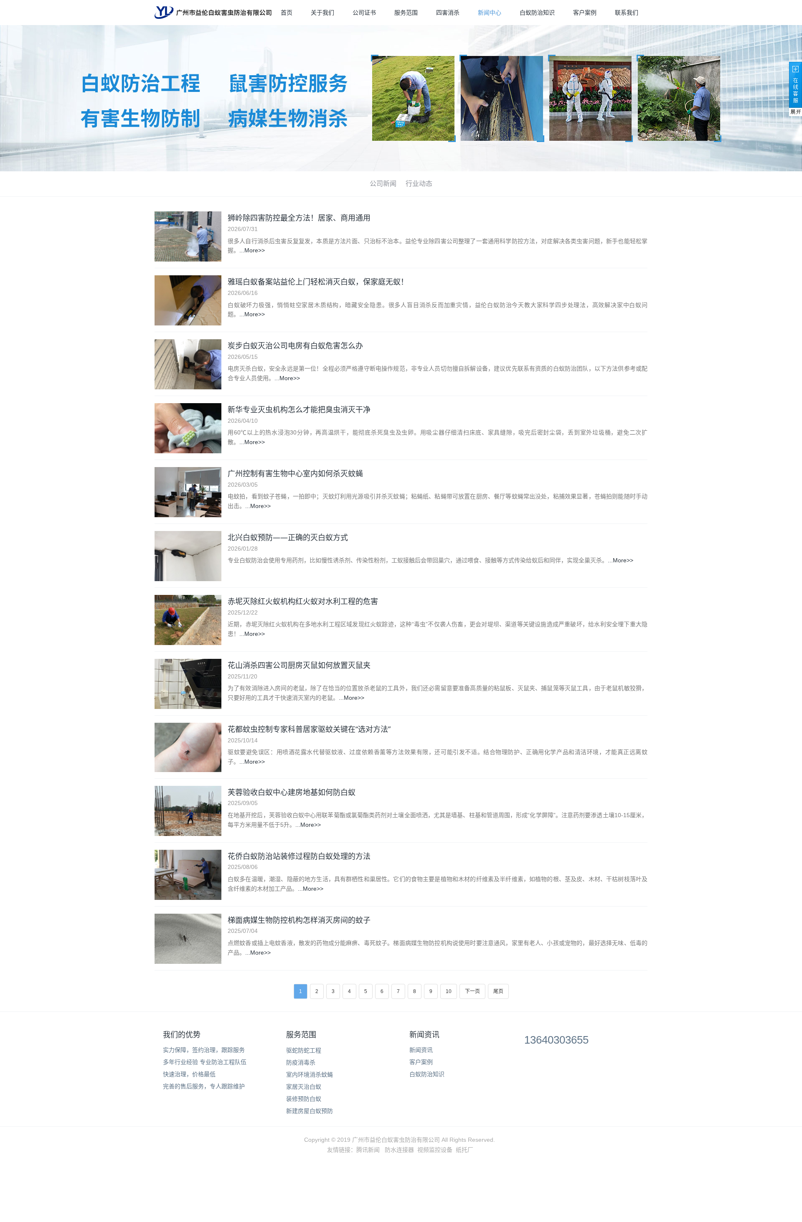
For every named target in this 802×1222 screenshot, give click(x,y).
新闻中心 (489, 12)
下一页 (472, 991)
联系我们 (626, 12)
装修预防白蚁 (303, 1098)
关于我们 (322, 12)
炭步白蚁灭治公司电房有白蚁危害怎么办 (295, 345)
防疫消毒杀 (300, 1062)
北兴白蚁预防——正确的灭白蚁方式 (288, 537)
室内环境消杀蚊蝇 (309, 1074)
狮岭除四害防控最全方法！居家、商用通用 (299, 218)
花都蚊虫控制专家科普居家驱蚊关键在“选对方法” (309, 729)
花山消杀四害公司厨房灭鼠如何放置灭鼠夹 (299, 665)
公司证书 (364, 12)
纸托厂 (464, 1149)
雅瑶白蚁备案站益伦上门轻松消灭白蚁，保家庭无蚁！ (318, 282)
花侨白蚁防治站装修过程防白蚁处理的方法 (299, 856)
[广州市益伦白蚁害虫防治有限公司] (213, 12)
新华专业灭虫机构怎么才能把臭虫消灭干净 (299, 409)
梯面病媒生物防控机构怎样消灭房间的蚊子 (299, 920)
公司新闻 (383, 183)
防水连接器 (399, 1149)
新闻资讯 (424, 1035)
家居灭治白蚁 (303, 1086)
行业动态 (419, 183)
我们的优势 (181, 1035)
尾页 (498, 991)
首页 (286, 12)
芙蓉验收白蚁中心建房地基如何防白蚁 (291, 792)
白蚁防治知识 (537, 12)
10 (449, 991)
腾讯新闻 (368, 1149)
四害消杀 (447, 12)
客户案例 (584, 12)
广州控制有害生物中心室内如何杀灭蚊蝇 (295, 473)
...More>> (252, 250)
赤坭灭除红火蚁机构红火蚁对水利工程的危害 (303, 601)
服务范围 (406, 12)
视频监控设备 (434, 1149)
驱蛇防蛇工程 (303, 1050)
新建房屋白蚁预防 (309, 1111)
